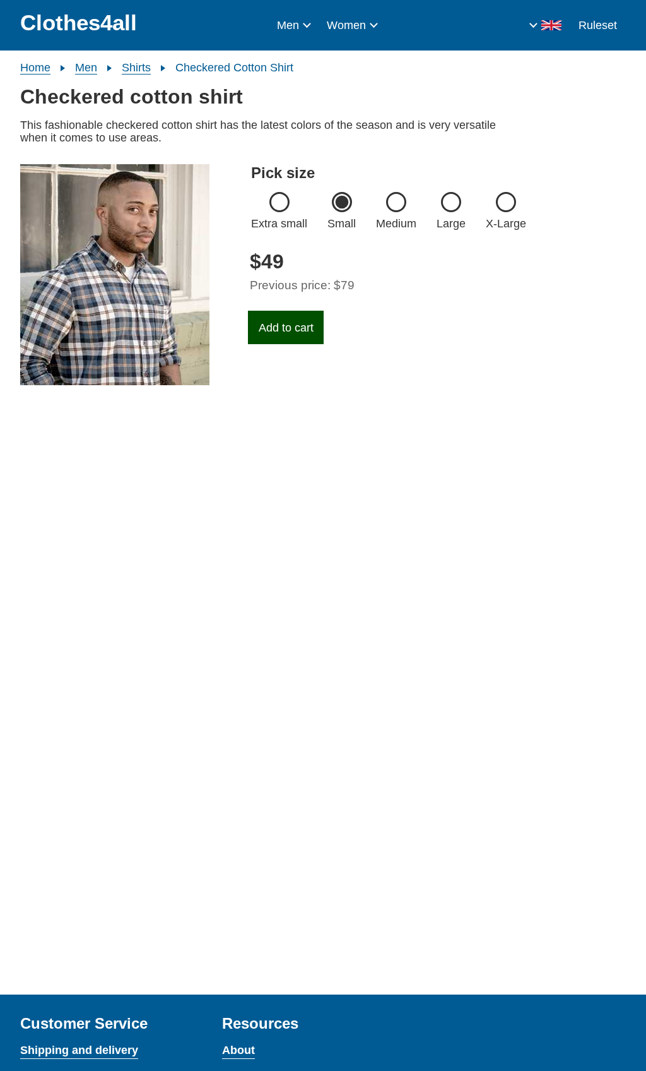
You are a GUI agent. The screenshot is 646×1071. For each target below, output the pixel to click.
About (238, 1050)
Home (35, 67)
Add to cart (286, 327)
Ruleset (597, 25)
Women (346, 25)
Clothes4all (78, 22)
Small (341, 223)
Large (451, 223)
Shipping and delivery (79, 1050)
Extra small (279, 223)
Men (288, 25)
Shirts (136, 67)
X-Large (506, 223)
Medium (396, 223)
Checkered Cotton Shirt (234, 67)
